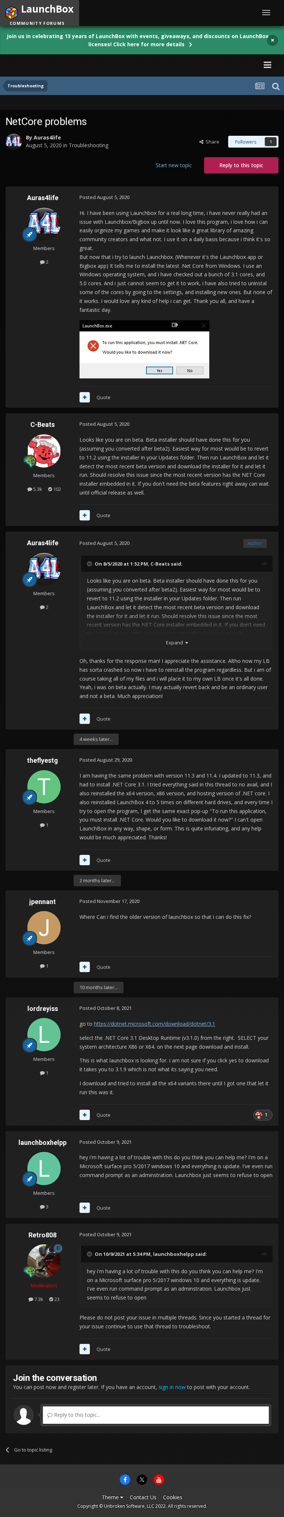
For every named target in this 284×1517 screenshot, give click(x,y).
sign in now (172, 1386)
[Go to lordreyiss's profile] (44, 1034)
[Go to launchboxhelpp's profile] (44, 1168)
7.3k (38, 1299)
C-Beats (42, 424)
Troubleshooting (88, 145)
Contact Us (143, 1497)
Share (211, 141)
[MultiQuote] (85, 397)
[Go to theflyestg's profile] (44, 786)
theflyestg (42, 760)
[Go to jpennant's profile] (44, 927)
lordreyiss (42, 1008)
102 (56, 489)
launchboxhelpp (42, 1142)
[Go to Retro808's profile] (44, 1261)
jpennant (42, 902)
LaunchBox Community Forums (75, 64)
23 (56, 1299)
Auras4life (47, 137)
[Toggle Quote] (90, 564)
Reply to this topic (241, 165)
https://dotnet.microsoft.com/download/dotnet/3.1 (154, 1023)
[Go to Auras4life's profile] (14, 142)
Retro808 (42, 1235)
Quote (104, 397)
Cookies (172, 1497)
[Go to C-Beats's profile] (44, 451)
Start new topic (174, 165)
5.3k (37, 489)
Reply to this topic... (76, 1414)
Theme (111, 1497)
